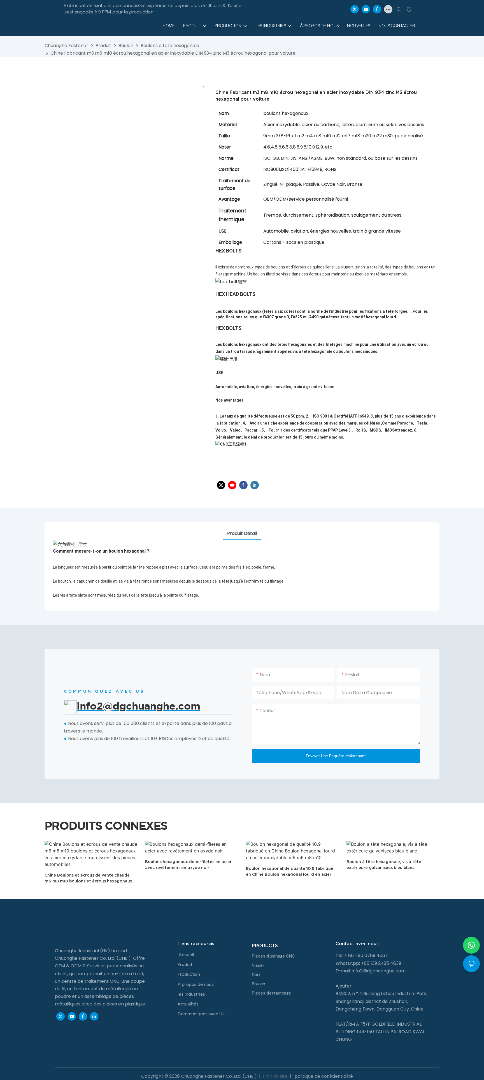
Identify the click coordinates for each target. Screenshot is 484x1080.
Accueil (186, 955)
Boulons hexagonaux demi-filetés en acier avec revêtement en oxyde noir (188, 864)
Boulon (125, 45)
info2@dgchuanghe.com (379, 971)
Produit (103, 45)
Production (189, 974)
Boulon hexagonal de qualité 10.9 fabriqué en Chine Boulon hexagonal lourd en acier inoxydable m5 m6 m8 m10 (289, 871)
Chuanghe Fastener (66, 45)
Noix (256, 974)
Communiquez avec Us (201, 1014)
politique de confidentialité (323, 1076)
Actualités (188, 1004)
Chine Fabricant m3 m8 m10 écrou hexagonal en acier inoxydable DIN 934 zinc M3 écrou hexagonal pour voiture (172, 53)
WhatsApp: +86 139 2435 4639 (368, 963)
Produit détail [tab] (242, 533)
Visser (258, 965)
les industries (191, 994)
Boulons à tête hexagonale (170, 45)
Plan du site (275, 1076)
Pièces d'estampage (271, 993)
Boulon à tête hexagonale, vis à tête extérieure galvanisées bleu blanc (383, 864)
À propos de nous (196, 984)
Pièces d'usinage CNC (273, 956)
